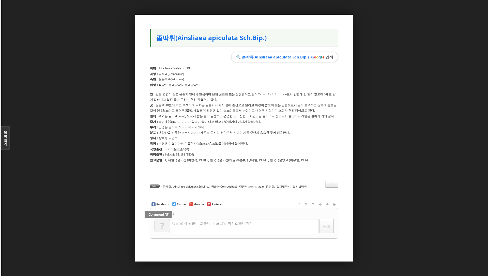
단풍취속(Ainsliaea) (171, 79)
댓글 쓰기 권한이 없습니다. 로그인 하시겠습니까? (211, 223)
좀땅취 (270, 186)
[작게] (313, 204)
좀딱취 (167, 186)
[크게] (306, 204)
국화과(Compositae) (171, 74)
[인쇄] (334, 204)
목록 (332, 184)
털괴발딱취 (300, 186)
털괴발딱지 (284, 186)
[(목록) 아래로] (327, 204)
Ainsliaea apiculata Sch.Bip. (191, 186)
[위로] (320, 204)
